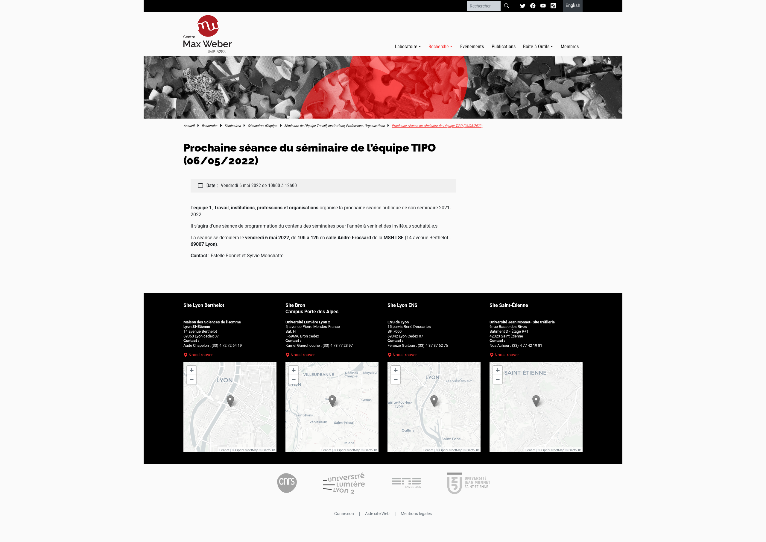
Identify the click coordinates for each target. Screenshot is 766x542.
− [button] (192, 379)
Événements (472, 46)
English (573, 5)
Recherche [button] (438, 46)
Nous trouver (201, 354)
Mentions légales (416, 513)
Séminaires (232, 126)
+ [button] (192, 370)
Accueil (188, 126)
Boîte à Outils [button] (536, 46)
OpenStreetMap (246, 449)
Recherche (209, 126)
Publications (504, 46)
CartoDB (268, 449)
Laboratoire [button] (406, 46)
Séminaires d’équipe (262, 126)
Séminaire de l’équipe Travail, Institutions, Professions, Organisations (334, 126)
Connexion (344, 513)
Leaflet (224, 449)
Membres (570, 46)
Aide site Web (377, 513)
